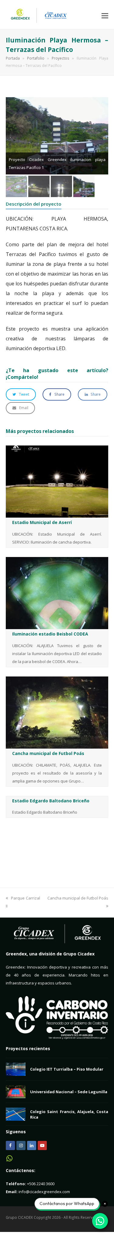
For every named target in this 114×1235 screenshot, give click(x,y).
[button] (105, 15)
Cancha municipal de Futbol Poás (48, 753)
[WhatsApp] (9, 1160)
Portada (13, 58)
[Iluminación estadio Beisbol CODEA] (57, 592)
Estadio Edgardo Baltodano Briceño (50, 801)
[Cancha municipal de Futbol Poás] (57, 712)
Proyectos (60, 58)
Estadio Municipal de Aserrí (42, 522)
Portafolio (35, 58)
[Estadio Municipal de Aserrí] (57, 481)
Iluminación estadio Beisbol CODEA (50, 634)
